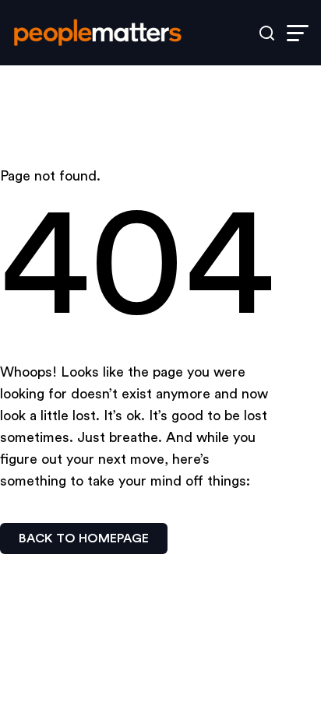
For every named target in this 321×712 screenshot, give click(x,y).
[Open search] (266, 33)
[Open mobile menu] (298, 33)
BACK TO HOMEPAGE (84, 538)
